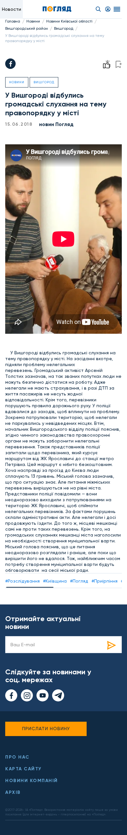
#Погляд (79, 581)
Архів (13, 792)
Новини (33, 21)
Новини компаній (31, 780)
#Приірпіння (105, 581)
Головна (12, 21)
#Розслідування (22, 581)
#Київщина (55, 581)
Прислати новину (46, 728)
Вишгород (63, 28)
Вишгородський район (26, 28)
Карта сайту (23, 769)
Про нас (17, 757)
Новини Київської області (69, 21)
